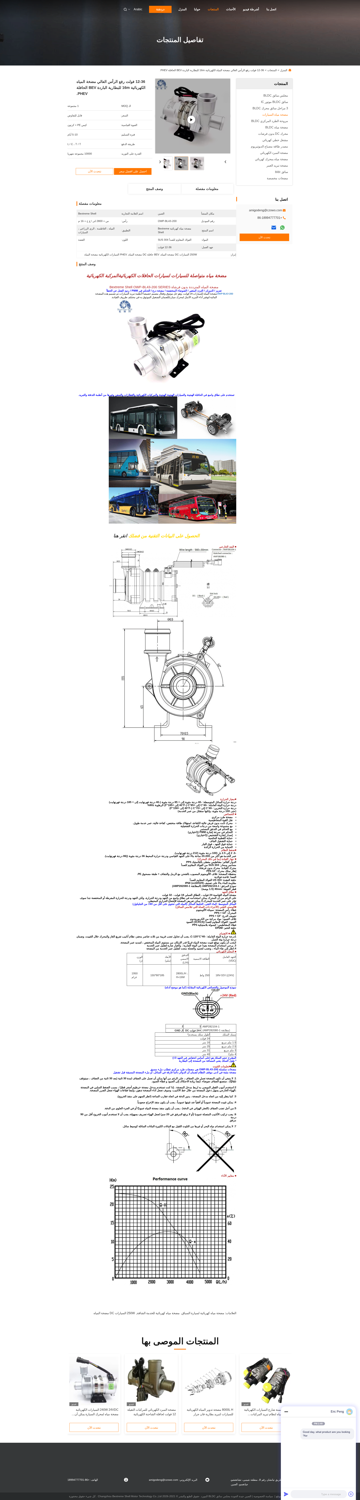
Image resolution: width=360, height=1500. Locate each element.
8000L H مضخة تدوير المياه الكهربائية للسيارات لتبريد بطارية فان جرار (210, 1412)
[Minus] (286, 1411)
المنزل (182, 9)
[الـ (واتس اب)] (282, 228)
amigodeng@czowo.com (265, 210)
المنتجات (213, 9)
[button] (285, 1390)
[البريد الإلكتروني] (274, 228)
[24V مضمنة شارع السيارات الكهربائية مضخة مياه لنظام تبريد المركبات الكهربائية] (266, 1381)
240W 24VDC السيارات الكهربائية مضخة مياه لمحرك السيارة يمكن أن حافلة (96, 1412)
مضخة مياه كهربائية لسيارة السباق (203, 1313)
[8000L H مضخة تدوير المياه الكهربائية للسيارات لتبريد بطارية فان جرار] (208, 1381)
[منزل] (287, 9)
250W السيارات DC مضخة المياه (114, 1313)
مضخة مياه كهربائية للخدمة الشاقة (158, 1313)
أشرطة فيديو (251, 9)
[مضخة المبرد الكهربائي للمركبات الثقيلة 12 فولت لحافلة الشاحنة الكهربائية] (151, 1381)
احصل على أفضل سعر (133, 171)
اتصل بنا (271, 9)
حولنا (197, 9)
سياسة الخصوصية (263, 1496)
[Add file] (351, 1494)
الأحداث (231, 9)
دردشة (160, 9)
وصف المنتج (154, 189)
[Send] (286, 1494)
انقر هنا (120, 535)
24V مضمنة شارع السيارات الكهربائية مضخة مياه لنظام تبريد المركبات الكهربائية (267, 1412)
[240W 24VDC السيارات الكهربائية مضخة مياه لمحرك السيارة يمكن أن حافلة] (93, 1381)
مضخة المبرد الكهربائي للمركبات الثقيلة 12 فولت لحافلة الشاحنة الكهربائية (151, 1412)
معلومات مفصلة (207, 189)
